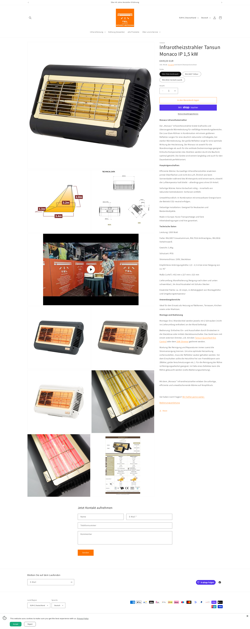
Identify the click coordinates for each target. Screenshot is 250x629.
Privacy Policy (83, 618)
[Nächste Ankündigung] (222, 2)
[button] (30, 18)
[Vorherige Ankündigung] (28, 2)
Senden (85, 552)
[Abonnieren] (71, 582)
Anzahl (162, 86)
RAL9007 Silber (191, 74)
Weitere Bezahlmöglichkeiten (188, 114)
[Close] (247, 616)
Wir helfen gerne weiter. (193, 396)
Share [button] (164, 410)
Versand (171, 65)
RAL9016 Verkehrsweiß (172, 80)
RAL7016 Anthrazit (170, 74)
